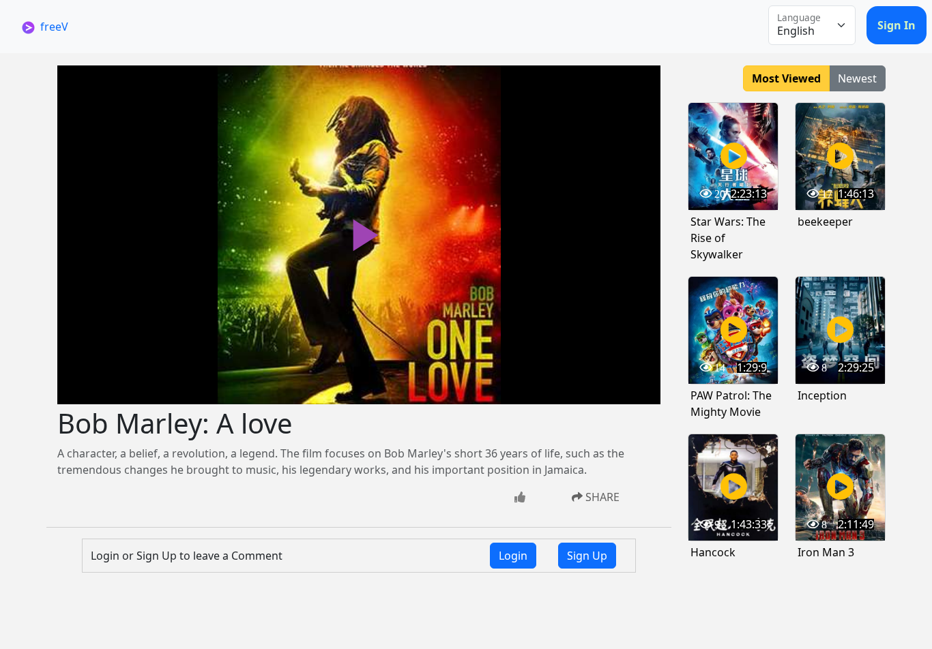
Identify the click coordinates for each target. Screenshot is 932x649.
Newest (857, 78)
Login (513, 555)
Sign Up (587, 555)
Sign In (896, 25)
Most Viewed (786, 78)
